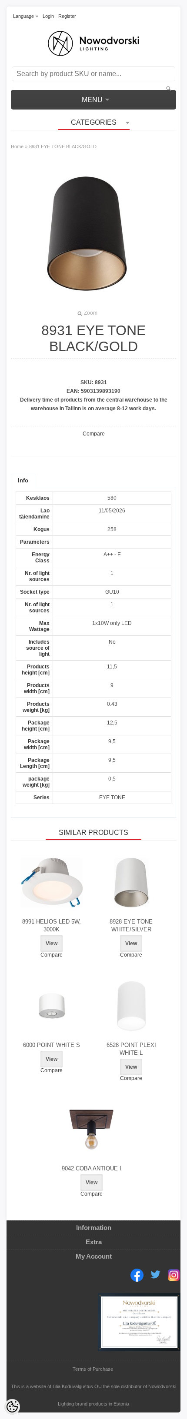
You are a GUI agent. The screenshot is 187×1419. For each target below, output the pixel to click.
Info (23, 480)
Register (67, 16)
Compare (94, 434)
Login (48, 16)
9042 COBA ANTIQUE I (91, 1168)
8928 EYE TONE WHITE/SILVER (131, 925)
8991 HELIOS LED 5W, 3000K (51, 925)
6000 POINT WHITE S (51, 1045)
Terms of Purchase (93, 1369)
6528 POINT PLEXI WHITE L (131, 1049)
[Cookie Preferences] (12, 1407)
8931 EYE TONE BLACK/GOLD (63, 146)
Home (17, 146)
